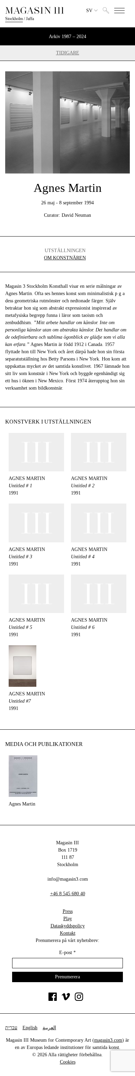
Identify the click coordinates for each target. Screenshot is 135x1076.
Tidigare (67, 53)
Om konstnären (65, 257)
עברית (11, 1027)
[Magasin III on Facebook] (52, 999)
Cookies (67, 1062)
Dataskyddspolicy (68, 925)
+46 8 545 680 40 (67, 893)
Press (68, 911)
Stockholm (14, 18)
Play (67, 918)
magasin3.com (108, 1040)
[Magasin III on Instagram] (79, 999)
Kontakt (67, 933)
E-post (67, 952)
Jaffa (30, 18)
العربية (49, 1027)
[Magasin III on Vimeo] (66, 999)
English (29, 1027)
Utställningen (65, 250)
